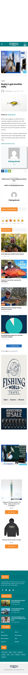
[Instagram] (13, 577)
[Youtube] (9, 577)
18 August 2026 (5, 298)
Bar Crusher (4, 639)
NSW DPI (17, 641)
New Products (4, 625)
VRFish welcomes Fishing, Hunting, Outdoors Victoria (11, 295)
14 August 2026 (5, 326)
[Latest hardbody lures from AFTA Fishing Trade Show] (5, 607)
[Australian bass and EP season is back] (14, 230)
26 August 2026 (5, 243)
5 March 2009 (16, 78)
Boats (10, 639)
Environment (18, 622)
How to (16, 619)
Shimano (4, 644)
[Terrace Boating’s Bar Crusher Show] (5, 598)
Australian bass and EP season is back (12, 241)
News (3, 68)
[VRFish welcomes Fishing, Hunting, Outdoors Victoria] (14, 284)
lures (12, 641)
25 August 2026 (5, 271)
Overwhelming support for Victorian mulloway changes (12, 323)
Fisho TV (3, 629)
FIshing (3, 641)
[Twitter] (6, 577)
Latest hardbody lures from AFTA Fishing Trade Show (18, 605)
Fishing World (8, 78)
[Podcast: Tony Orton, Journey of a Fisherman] (14, 256)
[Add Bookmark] (25, 158)
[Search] (25, 42)
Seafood (23, 641)
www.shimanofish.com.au (8, 131)
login (6, 338)
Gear (16, 625)
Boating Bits (4, 622)
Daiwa (15, 639)
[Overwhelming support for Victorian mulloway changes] (14, 311)
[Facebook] (2, 577)
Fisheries (20, 639)
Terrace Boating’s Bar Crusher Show (17, 596)
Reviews (17, 629)
